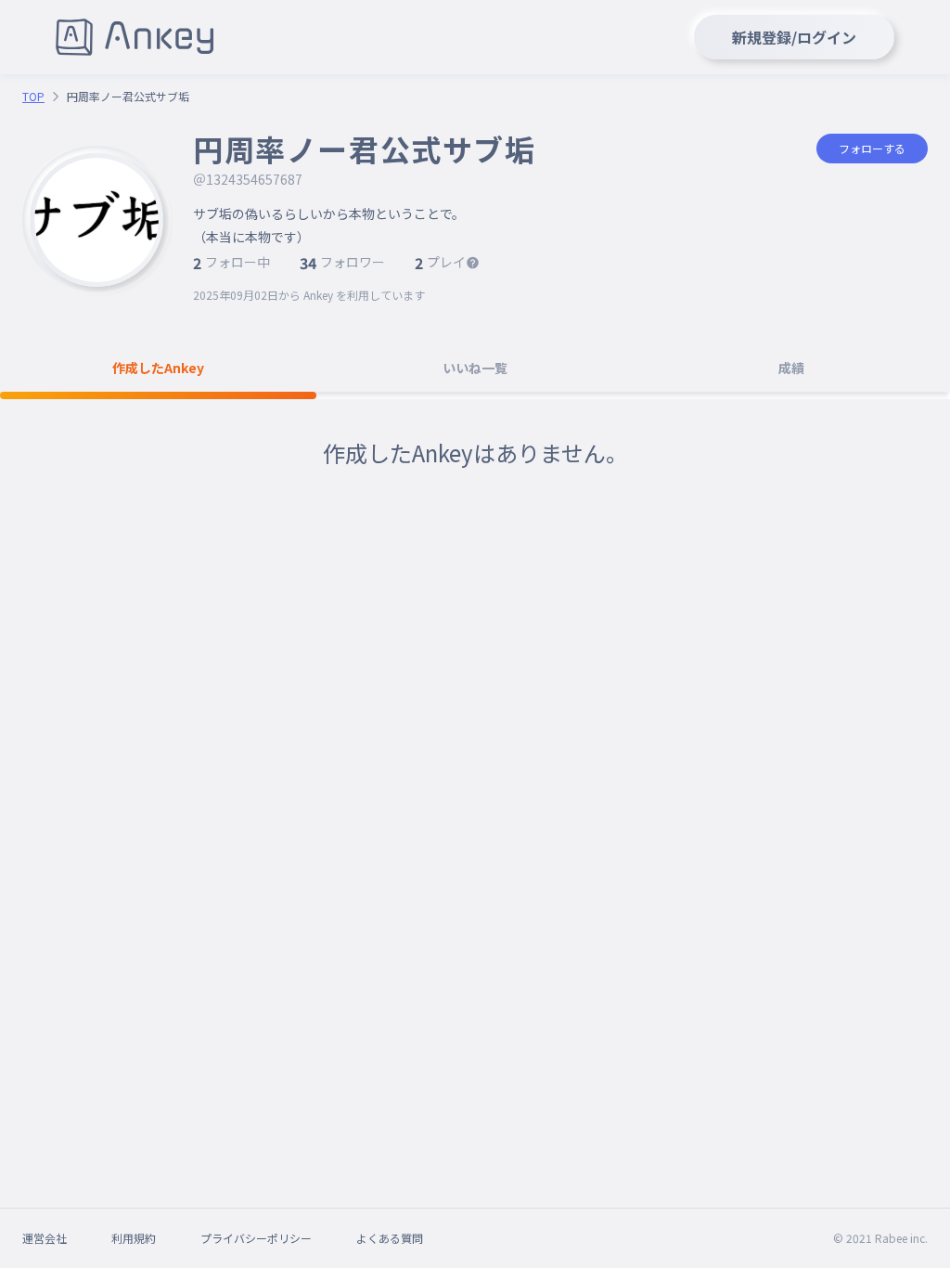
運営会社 (44, 1238)
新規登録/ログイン (794, 37)
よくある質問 (389, 1238)
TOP (33, 96)
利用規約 (133, 1238)
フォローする (872, 148)
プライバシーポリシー (256, 1238)
